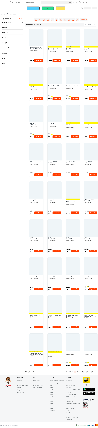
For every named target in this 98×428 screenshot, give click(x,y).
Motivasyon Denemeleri (72, 417)
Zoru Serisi (68, 387)
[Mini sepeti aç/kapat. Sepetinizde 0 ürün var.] (82, 8)
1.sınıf (51, 385)
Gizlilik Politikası (37, 383)
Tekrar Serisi (69, 399)
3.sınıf (51, 390)
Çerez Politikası (37, 380)
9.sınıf (51, 403)
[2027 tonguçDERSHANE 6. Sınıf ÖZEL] (36, 228)
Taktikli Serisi (69, 401)
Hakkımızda (20, 383)
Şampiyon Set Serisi (71, 394)
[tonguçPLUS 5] (36, 190)
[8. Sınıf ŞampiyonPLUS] (36, 151)
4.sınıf (51, 392)
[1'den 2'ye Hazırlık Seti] (55, 113)
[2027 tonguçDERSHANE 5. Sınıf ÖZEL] (91, 190)
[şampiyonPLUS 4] (73, 151)
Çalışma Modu (60, 8)
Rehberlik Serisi (70, 415)
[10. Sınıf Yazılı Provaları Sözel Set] (73, 342)
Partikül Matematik (34, 50)
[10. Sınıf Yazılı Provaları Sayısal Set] (91, 342)
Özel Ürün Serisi (70, 408)
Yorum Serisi (69, 406)
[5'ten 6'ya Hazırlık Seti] (73, 75)
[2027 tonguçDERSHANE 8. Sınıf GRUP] (73, 266)
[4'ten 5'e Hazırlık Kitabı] (91, 75)
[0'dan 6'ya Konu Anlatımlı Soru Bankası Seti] (36, 113)
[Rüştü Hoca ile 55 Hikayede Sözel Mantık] (91, 304)
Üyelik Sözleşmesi (37, 387)
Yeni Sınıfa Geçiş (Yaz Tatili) (57, 380)
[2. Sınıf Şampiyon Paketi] (91, 266)
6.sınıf (51, 396)
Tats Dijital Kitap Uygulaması (87, 385)
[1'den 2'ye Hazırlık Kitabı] (73, 113)
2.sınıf (51, 387)
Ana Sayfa (4, 14)
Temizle (21, 19)
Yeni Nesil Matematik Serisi (73, 403)
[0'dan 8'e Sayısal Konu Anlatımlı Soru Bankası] (55, 37)
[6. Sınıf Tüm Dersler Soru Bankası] (91, 37)
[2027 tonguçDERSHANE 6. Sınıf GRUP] (36, 266)
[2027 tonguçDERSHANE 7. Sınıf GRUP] (91, 228)
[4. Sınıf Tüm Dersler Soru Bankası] (55, 304)
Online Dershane (32, 8)
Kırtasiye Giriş (20, 392)
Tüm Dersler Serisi (70, 383)
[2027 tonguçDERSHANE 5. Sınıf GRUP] (55, 266)
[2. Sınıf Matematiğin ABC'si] (36, 304)
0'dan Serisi (69, 380)
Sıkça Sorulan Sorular (22, 385)
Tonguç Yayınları (52, 51)
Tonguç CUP (69, 419)
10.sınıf (51, 406)
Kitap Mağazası (46, 8)
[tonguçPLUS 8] (91, 151)
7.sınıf (51, 399)
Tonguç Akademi (34, 164)
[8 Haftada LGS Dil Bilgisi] (55, 342)
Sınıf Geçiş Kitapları (55, 383)
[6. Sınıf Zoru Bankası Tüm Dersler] (73, 37)
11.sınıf (51, 408)
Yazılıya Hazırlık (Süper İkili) (73, 390)
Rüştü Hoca (86, 317)
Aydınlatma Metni (37, 385)
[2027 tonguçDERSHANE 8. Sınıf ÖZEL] (73, 228)
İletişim (19, 387)
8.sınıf (51, 401)
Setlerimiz (68, 410)
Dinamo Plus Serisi (70, 385)
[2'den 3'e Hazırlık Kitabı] (36, 75)
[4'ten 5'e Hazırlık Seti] (55, 75)
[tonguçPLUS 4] (55, 190)
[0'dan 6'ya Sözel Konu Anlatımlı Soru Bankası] (91, 113)
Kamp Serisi (69, 413)
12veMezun (52, 410)
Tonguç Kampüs (70, 204)
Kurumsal (19, 380)
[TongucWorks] (7, 8)
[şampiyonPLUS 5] (55, 151)
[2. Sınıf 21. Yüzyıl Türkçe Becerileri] (73, 304)
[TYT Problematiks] (73, 190)
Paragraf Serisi (70, 392)
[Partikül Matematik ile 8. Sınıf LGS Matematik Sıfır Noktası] (36, 37)
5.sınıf (51, 394)
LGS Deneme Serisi (70, 396)
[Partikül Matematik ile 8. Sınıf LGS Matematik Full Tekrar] (36, 342)
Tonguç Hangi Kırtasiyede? (24, 390)
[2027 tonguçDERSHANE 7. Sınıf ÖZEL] (55, 228)
